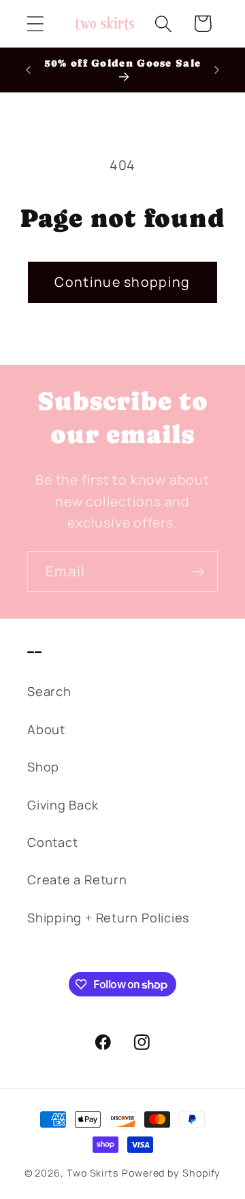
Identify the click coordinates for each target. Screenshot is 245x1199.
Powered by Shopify (171, 1172)
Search (49, 691)
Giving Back (63, 805)
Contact (52, 842)
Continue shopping (122, 282)
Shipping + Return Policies (108, 917)
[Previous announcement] (29, 70)
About (46, 729)
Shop (43, 767)
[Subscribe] (197, 572)
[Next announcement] (217, 70)
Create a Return (77, 879)
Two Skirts (93, 1172)
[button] (35, 23)
